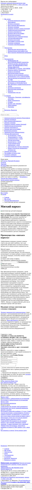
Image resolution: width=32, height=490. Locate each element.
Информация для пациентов (10, 463)
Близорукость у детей (14, 142)
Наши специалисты (14, 100)
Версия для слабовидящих (9, 1)
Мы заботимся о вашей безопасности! (19, 84)
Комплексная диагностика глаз (17, 49)
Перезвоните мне (22, 262)
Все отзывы (4, 193)
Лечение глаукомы (13, 27)
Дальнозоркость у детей (15, 137)
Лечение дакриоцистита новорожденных (13, 312)
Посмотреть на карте (7, 14)
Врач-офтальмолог (12, 320)
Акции (10, 86)
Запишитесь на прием (7, 265)
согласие (28, 374)
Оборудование (12, 105)
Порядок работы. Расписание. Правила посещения (17, 70)
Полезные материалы (14, 87)
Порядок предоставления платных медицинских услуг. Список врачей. (19, 75)
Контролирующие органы (16, 73)
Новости (10, 91)
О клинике (7, 95)
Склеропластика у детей (15, 138)
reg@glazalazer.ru (25, 480)
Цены (6, 55)
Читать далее (5, 397)
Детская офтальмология (15, 38)
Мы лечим (7, 19)
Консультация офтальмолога (16, 25)
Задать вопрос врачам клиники (10, 180)
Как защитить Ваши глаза (8, 382)
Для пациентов (8, 59)
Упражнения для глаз (14, 92)
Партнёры (11, 107)
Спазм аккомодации (14, 143)
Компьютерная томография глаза (18, 51)
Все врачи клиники (12, 178)
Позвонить (4, 445)
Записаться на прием (7, 6)
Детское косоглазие (13, 140)
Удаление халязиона (14, 43)
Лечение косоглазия (14, 40)
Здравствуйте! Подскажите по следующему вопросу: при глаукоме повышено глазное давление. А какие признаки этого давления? (14, 422)
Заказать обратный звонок (9, 4)
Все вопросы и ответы (7, 430)
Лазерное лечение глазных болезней (19, 28)
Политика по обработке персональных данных (15, 477)
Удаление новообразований (16, 44)
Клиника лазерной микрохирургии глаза (13, 3)
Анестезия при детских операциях (18, 146)
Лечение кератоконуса (14, 32)
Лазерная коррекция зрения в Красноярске (17, 118)
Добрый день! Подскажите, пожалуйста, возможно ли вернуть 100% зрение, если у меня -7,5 (15, 427)
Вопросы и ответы (10, 460)
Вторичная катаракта (14, 35)
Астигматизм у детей (14, 135)
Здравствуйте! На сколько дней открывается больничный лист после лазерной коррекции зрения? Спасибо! (14, 408)
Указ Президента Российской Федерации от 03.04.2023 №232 (17, 82)
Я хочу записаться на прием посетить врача (15, 367)
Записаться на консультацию (16, 445)
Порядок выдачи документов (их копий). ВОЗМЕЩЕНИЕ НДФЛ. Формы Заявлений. (18, 65)
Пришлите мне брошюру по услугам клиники (16, 372)
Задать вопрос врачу (21, 430)
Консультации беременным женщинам (19, 52)
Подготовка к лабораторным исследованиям (14, 400)
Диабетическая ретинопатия (16, 30)
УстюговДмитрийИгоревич (4, 164)
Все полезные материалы (8, 403)
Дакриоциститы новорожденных (18, 36)
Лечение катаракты (14, 24)
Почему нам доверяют (14, 103)
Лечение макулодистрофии (16, 33)
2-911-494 (22, 4)
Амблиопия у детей (14, 145)
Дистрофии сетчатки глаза (16, 41)
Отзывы (10, 102)
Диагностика (8, 48)
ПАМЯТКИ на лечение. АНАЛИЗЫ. (19, 68)
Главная (6, 197)
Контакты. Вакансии (10, 110)
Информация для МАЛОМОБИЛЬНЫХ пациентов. (18, 61)
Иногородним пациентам (15, 89)
